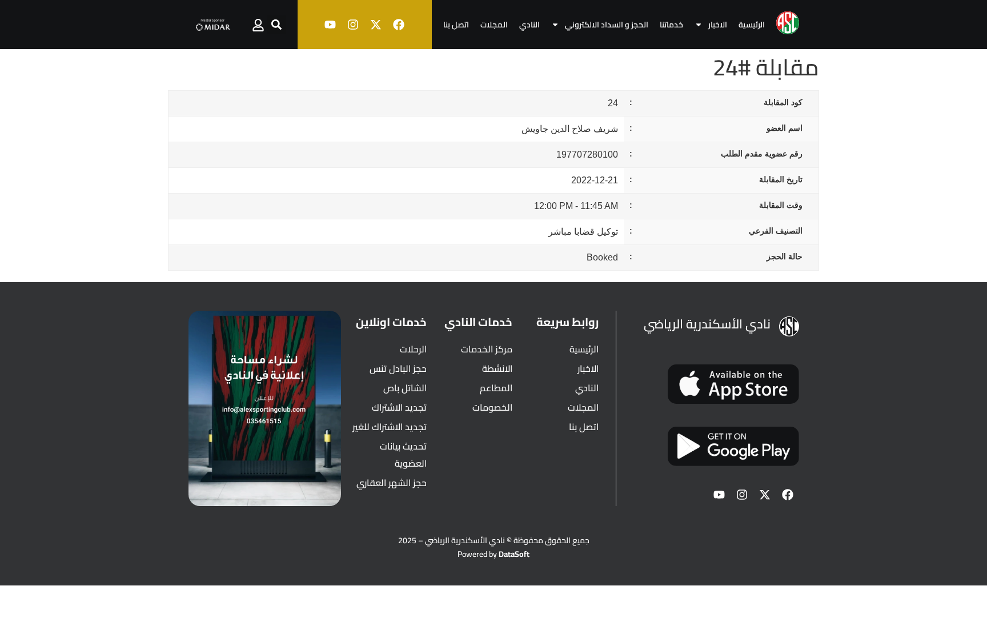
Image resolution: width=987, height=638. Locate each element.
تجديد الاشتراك (399, 407)
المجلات (494, 24)
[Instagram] (353, 24)
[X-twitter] (375, 24)
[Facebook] (398, 24)
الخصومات (492, 407)
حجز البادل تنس (398, 368)
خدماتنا (671, 24)
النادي (529, 24)
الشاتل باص (405, 387)
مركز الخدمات (486, 349)
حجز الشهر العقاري (391, 482)
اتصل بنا (456, 24)
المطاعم (496, 387)
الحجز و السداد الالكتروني (606, 24)
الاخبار (717, 24)
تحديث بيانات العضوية (403, 455)
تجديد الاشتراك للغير (389, 426)
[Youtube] (330, 24)
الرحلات (413, 349)
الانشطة (497, 368)
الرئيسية (752, 24)
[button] (276, 24)
